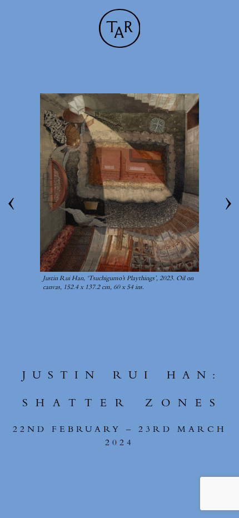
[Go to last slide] (11, 204)
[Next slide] (228, 204)
